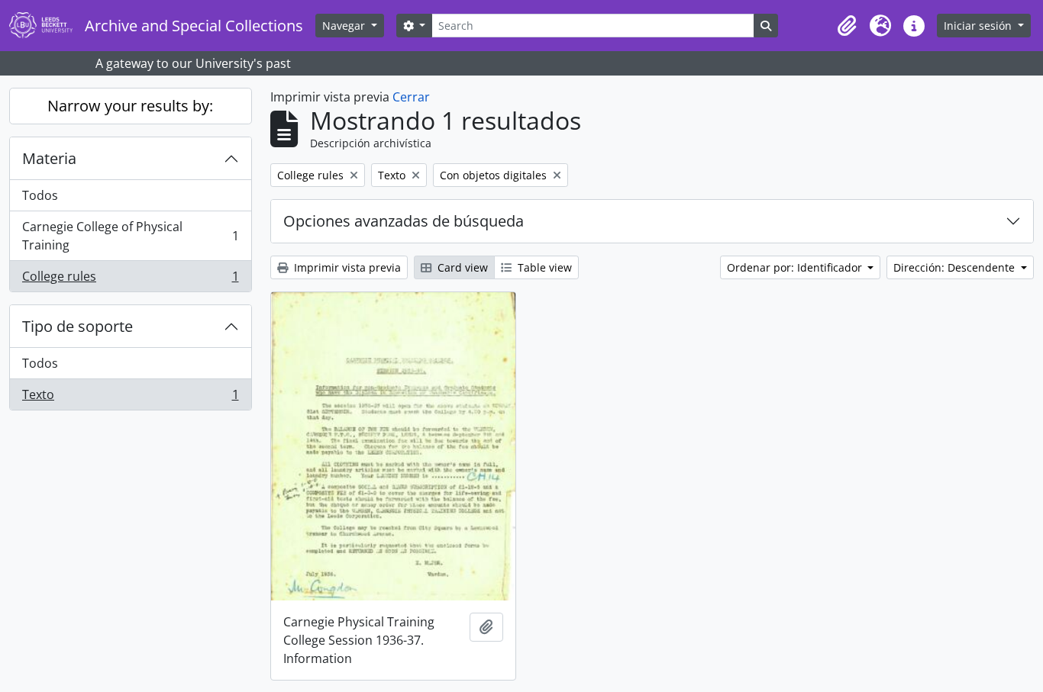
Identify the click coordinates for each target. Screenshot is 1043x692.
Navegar (345, 25)
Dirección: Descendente (955, 267)
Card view (461, 267)
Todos (40, 195)
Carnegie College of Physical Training (130, 235)
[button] (847, 26)
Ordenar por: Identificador (796, 267)
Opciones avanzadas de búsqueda (403, 221)
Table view (543, 267)
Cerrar (411, 97)
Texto (130, 398)
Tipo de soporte (77, 326)
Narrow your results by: (130, 105)
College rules (130, 279)
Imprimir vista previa (346, 267)
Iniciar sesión (979, 25)
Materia (49, 158)
